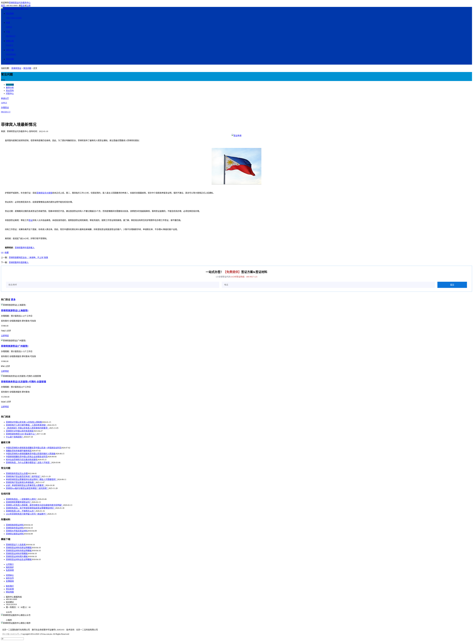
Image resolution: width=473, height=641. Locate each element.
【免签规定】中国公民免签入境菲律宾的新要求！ (27, 428)
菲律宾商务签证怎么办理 (17, 473)
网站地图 (10, 592)
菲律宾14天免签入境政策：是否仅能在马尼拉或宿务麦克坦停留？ (34, 505)
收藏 (7, 253)
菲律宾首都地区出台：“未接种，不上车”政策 (28, 257)
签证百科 (10, 91)
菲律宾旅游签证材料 (15, 525)
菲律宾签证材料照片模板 (17, 556)
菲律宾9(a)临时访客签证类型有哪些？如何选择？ (27, 488)
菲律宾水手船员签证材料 (17, 531)
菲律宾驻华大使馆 (44, 193)
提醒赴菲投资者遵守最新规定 (19, 451)
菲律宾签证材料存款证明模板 (19, 551)
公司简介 (10, 564)
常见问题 (27, 68)
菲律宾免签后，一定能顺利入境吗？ (21, 499)
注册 (29, 6)
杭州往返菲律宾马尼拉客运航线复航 (21, 460)
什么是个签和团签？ (15, 437)
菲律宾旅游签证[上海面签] (14, 310)
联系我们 (10, 586)
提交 (452, 285)
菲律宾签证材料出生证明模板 (19, 559)
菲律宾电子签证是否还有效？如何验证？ (23, 476)
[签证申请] (236, 136)
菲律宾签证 (16, 68)
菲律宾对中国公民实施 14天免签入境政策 (24, 422)
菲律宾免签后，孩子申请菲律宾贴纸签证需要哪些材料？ (30, 508)
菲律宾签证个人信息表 (16, 545)
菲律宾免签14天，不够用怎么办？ (20, 511)
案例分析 (10, 88)
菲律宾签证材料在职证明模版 (19, 548)
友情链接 (10, 581)
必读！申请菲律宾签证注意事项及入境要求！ (25, 485)
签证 (31, 220)
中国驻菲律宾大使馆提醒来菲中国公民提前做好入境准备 (30, 454)
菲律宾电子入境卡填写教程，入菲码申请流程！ (26, 425)
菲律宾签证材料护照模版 (17, 553)
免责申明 (10, 570)
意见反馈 (10, 589)
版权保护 (10, 567)
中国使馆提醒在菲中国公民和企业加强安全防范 (26, 457)
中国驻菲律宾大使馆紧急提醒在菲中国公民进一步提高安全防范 (33, 448)
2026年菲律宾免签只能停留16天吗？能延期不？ (26, 514)
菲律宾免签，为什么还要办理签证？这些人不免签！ (28, 462)
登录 (23, 6)
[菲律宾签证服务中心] (14, 9)
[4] (2, 253)
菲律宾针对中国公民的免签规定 (20, 431)
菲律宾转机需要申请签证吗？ (19, 502)
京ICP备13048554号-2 (11, 634)
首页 (3, 6)
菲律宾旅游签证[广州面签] (14, 346)
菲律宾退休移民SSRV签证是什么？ (21, 434)
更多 (13, 299)
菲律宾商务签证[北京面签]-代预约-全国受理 (23, 381)
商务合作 (10, 578)
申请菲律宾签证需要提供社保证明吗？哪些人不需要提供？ (31, 479)
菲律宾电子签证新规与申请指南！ (20, 482)
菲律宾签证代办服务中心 (20, 3)
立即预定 (5, 336)
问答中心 (10, 93)
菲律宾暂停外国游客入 (24, 248)
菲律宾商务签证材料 (15, 528)
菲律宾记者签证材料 (15, 534)
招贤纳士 (10, 575)
